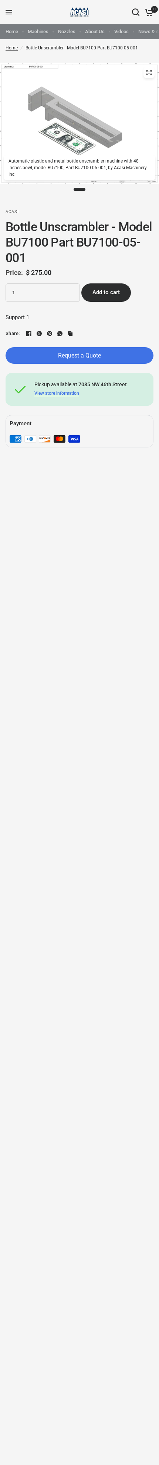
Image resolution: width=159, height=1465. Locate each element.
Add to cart (106, 292)
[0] (147, 12)
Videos (121, 31)
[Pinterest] (49, 333)
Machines (38, 31)
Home (12, 31)
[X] (39, 333)
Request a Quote (79, 355)
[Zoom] (149, 72)
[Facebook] (28, 333)
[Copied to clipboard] (70, 333)
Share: (13, 333)
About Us (95, 31)
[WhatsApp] (59, 333)
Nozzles (66, 31)
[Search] (135, 12)
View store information (56, 393)
